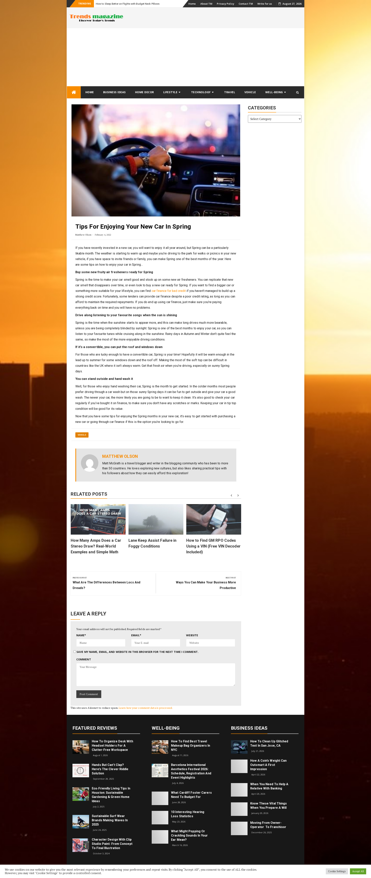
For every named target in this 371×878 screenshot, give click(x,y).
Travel (229, 92)
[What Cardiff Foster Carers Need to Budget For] (160, 798)
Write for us (264, 3)
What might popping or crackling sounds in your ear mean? (189, 835)
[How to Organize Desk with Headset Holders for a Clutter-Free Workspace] (80, 747)
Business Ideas (114, 92)
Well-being (274, 92)
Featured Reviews (94, 728)
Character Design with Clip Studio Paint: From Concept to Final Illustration (112, 844)
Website (192, 635)
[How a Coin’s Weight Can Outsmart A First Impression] (239, 766)
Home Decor (144, 92)
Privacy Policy (225, 3)
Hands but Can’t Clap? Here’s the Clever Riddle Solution (110, 769)
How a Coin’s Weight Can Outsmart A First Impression (268, 765)
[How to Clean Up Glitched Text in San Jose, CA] (239, 747)
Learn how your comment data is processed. (146, 708)
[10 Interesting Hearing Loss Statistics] (160, 817)
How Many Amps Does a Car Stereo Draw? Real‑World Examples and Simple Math (96, 546)
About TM (206, 3)
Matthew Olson (83, 234)
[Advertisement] (185, 57)
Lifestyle (170, 92)
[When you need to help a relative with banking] (239, 789)
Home (192, 3)
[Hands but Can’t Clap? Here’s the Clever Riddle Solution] (80, 770)
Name (81, 635)
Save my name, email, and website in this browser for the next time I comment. (137, 652)
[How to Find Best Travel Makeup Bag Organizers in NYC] (160, 747)
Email (136, 635)
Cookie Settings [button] (337, 871)
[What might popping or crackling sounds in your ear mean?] (160, 836)
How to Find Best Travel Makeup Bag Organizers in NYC (190, 745)
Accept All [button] (358, 871)
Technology (201, 92)
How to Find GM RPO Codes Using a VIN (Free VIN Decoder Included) (213, 546)
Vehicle (250, 92)
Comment (83, 659)
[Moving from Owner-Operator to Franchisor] (239, 828)
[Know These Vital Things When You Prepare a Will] (239, 809)
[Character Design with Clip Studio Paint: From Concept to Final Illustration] (80, 845)
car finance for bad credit (169, 291)
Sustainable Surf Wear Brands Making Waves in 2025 (110, 820)
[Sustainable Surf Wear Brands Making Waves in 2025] (80, 821)
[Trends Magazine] (74, 92)
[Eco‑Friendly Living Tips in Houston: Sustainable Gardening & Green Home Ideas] (80, 793)
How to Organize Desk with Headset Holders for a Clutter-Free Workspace (112, 745)
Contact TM (246, 3)
